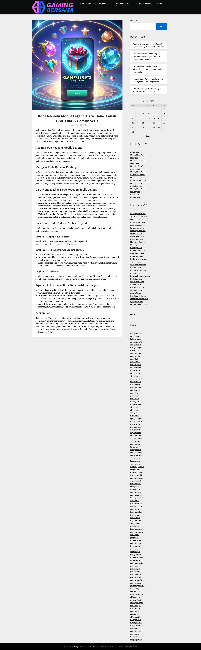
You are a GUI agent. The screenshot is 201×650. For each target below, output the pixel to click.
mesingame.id (135, 404)
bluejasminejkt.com (137, 242)
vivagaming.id (135, 345)
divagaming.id (135, 336)
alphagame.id (135, 523)
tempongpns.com (136, 219)
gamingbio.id (135, 444)
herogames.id (135, 367)
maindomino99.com (137, 175)
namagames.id (135, 382)
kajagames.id (135, 546)
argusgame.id (135, 433)
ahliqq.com (134, 158)
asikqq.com (134, 152)
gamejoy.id (134, 566)
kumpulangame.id (136, 472)
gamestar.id (134, 399)
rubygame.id (135, 430)
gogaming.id (135, 591)
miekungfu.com (136, 248)
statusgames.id (136, 623)
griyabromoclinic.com (138, 304)
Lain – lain (119, 3)
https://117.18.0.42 (138, 166)
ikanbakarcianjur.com (138, 265)
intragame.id (135, 461)
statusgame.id (135, 350)
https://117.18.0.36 (138, 155)
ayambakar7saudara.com (139, 216)
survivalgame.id (136, 438)
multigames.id (135, 620)
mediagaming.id (136, 549)
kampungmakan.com (138, 231)
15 (159, 118)
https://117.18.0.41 (138, 172)
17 (133, 123)
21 (154, 123)
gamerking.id (135, 569)
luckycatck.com (136, 233)
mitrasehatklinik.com (138, 270)
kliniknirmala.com (136, 279)
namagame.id (135, 413)
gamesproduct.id (136, 478)
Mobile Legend (145, 3)
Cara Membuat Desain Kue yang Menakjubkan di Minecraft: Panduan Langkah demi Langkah (146, 56)
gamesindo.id (135, 359)
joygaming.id (135, 552)
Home (82, 3)
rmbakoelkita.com (137, 236)
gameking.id (134, 628)
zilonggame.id (135, 427)
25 (138, 127)
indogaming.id (135, 339)
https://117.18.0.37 (138, 183)
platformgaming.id (137, 586)
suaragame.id (135, 458)
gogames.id (134, 614)
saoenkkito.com (136, 225)
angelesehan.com (137, 239)
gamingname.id (136, 580)
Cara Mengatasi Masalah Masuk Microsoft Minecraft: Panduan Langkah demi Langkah (148, 69)
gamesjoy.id (134, 535)
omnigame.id (135, 464)
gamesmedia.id (136, 543)
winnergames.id (136, 421)
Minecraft (131, 3)
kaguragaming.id (136, 577)
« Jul (147, 136)
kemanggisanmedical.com (140, 276)
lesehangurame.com (138, 214)
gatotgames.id (135, 484)
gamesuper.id (135, 396)
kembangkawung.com (138, 259)
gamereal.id (134, 501)
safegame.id (135, 441)
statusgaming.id (136, 603)
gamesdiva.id (135, 362)
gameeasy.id (135, 625)
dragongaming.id (136, 594)
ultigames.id (135, 617)
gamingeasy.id (135, 574)
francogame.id (135, 515)
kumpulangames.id (137, 467)
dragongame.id (136, 639)
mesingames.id (135, 370)
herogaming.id (135, 333)
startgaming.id (136, 347)
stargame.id (134, 415)
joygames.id (134, 537)
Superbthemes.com (130, 647)
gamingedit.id (135, 492)
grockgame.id (135, 435)
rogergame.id (135, 520)
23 (164, 123)
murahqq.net (135, 169)
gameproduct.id (136, 506)
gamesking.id (135, 608)
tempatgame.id (136, 475)
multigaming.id (136, 600)
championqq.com (136, 186)
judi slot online (84, 318)
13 (148, 118)
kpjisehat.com (135, 267)
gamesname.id (135, 611)
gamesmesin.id (135, 356)
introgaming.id (136, 452)
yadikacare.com (136, 290)
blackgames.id (135, 486)
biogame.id (134, 469)
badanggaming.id (136, 512)
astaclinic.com (135, 293)
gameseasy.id (135, 606)
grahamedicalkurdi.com (139, 299)
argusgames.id (135, 424)
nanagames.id (135, 554)
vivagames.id (135, 376)
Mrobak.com (135, 245)
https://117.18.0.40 (138, 189)
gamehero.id (135, 390)
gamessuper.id (135, 365)
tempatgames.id (136, 455)
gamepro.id (134, 634)
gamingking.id (135, 583)
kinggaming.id (135, 588)
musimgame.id (135, 401)
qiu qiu (132, 314)
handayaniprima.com (138, 228)
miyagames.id (135, 481)
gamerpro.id (135, 571)
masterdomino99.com (138, 180)
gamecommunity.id (137, 563)
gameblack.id (135, 518)
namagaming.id (136, 342)
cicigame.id (134, 526)
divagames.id (135, 373)
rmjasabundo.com (137, 253)
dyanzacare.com (136, 302)
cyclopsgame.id (136, 560)
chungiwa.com (135, 262)
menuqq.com (135, 197)
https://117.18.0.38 (138, 177)
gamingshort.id (136, 495)
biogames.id (134, 447)
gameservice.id (136, 503)
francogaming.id (136, 498)
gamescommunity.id (137, 532)
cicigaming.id (135, 489)
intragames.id (135, 450)
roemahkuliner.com (137, 222)
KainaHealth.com (136, 284)
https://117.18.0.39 (138, 160)
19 (143, 123)
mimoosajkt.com (136, 256)
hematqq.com (135, 192)
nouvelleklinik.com (137, 282)
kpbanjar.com (135, 273)
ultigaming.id (135, 597)
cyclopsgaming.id (137, 557)
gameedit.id (134, 509)
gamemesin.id (135, 387)
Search (133, 20)
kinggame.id (134, 637)
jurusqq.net (134, 163)
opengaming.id (136, 418)
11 (138, 118)
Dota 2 (91, 3)
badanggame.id (136, 529)
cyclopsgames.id (136, 540)
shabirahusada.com (137, 287)
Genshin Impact (104, 3)
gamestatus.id (135, 631)
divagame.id (134, 410)
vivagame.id (134, 407)
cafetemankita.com (137, 250)
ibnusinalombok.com (138, 296)
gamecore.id (135, 384)
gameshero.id (135, 353)
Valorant (159, 3)
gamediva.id (134, 393)
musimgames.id (136, 379)
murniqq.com (135, 194)
